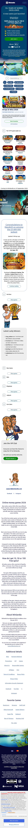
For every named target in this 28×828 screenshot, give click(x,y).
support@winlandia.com (14, 489)
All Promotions (14, 124)
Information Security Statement (14, 683)
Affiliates (11, 670)
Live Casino (19, 85)
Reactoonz (6, 705)
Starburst (18, 714)
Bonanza (14, 705)
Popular (14, 91)
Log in (24, 2)
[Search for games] (7, 78)
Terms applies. (17, 56)
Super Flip (10, 714)
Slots (10, 82)
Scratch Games (9, 88)
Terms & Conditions (9, 674)
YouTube (16, 689)
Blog (7, 656)
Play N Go (20, 143)
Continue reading (14, 286)
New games (19, 82)
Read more (10, 459)
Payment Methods (16, 656)
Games (21, 661)
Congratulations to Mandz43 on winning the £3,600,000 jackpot (14, 228)
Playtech (7, 153)
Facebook (8, 689)
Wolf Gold (22, 705)
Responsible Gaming (18, 665)
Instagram (14, 693)
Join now (13, 39)
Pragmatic (7, 142)
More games (14, 299)
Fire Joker (14, 723)
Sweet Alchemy (20, 709)
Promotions (8, 661)
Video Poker (9, 85)
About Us (7, 665)
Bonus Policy (20, 674)
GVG (8, 182)
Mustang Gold (20, 718)
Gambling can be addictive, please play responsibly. (14, 767)
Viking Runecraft (8, 709)
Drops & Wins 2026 (10, 110)
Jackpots (20, 88)
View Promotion (14, 121)
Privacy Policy (14, 679)
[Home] (5, 82)
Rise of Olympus (8, 718)
